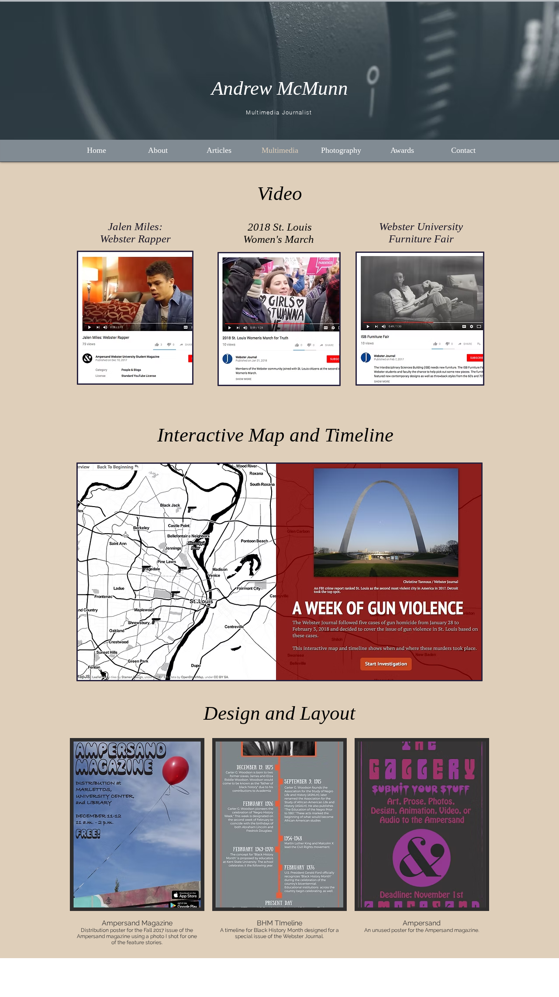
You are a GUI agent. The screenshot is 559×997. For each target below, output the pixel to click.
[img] (137, 842)
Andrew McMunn (279, 88)
